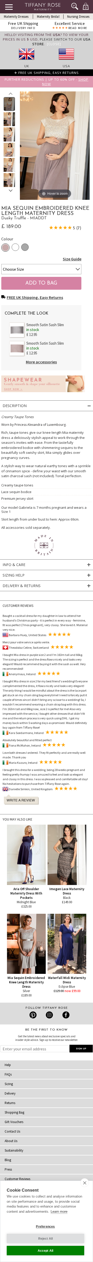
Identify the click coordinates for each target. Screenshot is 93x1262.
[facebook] (65, 1015)
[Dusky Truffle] (5, 247)
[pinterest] (33, 1015)
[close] (84, 1182)
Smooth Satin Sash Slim (45, 324)
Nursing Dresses (78, 16)
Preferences (45, 1226)
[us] (66, 61)
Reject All (45, 1238)
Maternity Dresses (16, 16)
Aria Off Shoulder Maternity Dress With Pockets (26, 893)
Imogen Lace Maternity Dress (66, 891)
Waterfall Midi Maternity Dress (67, 980)
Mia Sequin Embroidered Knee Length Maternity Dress (26, 982)
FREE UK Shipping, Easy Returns (35, 297)
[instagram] (49, 1015)
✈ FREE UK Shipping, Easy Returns (46, 72)
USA (66, 66)
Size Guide (72, 258)
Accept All (45, 1250)
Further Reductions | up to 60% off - (46, 81)
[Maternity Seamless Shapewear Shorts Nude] (43, 393)
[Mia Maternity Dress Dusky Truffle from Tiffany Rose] (9, 104)
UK (26, 66)
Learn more (59, 1211)
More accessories (41, 361)
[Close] (54, 44)
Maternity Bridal (48, 16)
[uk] (26, 61)
